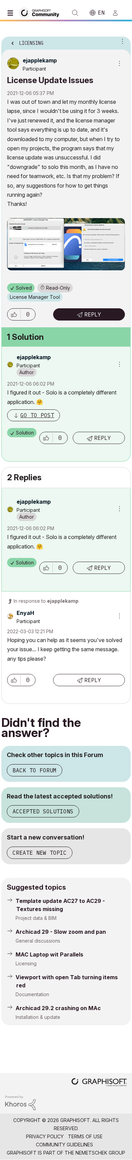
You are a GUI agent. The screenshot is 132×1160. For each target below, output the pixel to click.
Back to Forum (35, 770)
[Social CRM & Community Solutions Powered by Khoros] (20, 1102)
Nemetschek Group (100, 1153)
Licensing (26, 963)
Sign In (118, 13)
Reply (92, 314)
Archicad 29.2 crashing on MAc (58, 1008)
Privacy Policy (45, 1136)
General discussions (38, 941)
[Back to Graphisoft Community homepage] (41, 12)
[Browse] (12, 12)
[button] (13, 314)
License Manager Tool (35, 297)
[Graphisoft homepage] (99, 1083)
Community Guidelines (64, 1144)
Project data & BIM (36, 918)
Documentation (32, 994)
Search (75, 12)
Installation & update (38, 1017)
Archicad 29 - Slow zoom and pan (61, 931)
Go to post (37, 415)
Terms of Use (85, 1136)
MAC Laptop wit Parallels (49, 954)
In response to (46, 601)
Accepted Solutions (43, 811)
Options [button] (121, 41)
